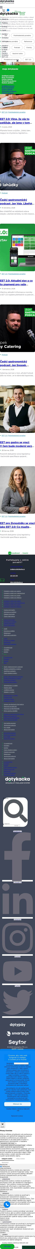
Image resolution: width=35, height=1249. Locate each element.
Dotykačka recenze (10, 723)
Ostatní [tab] (3, 1232)
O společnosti (8, 743)
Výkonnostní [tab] (4, 1220)
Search (5, 798)
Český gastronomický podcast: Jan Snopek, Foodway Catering (13, 365)
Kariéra (6, 652)
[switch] (1, 1179)
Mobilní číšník (8, 687)
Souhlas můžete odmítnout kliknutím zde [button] (18, 1109)
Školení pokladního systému (12, 669)
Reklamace (7, 633)
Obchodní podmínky (10, 635)
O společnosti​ (8, 647)
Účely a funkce (20, 1159)
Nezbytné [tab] (3, 1164)
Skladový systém (9, 692)
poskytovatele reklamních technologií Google (13, 1145)
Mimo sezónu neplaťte (10, 711)
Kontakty (6, 649)
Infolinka (13, 573)
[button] (7, 1204)
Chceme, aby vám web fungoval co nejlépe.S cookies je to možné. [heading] (17, 1058)
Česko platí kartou (9, 616)
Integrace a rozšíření (10, 612)
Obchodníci (5, 1162)
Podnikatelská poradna (16, 112)
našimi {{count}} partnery (21, 1063)
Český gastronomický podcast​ (13, 666)
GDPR (14, 1049)
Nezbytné (6, 1166)
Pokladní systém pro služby (12, 595)
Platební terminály (9, 614)
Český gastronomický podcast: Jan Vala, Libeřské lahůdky (17, 204)
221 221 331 (14, 576)
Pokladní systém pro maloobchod (14, 593)
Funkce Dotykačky (9, 610)
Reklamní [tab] (3, 1191)
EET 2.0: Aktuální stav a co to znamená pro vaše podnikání (16, 285)
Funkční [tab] (3, 1207)
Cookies (20, 1049)
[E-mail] (2, 581)
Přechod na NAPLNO (10, 706)
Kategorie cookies (7, 1159)
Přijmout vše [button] (17, 1104)
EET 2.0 (4, 112)
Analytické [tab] (4, 1177)
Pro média (7, 727)
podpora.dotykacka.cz (17, 569)
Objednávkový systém (11, 685)
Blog (5, 654)
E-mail (12, 579)
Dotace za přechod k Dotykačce (14, 704)
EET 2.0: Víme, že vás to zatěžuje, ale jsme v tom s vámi (15, 123)
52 (25, 553)
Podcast (5, 193)
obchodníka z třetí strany (7, 1143)
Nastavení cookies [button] (17, 1116)
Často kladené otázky (10, 673)
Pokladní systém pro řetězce (12, 597)
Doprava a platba (9, 631)
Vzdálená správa (9, 690)
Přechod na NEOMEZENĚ (11, 708)
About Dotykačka (9, 729)
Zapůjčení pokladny (10, 671)
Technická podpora (16, 566)
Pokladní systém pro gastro (12, 591)
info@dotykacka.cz (16, 582)
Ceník (5, 628)
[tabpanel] (17, 1172)
